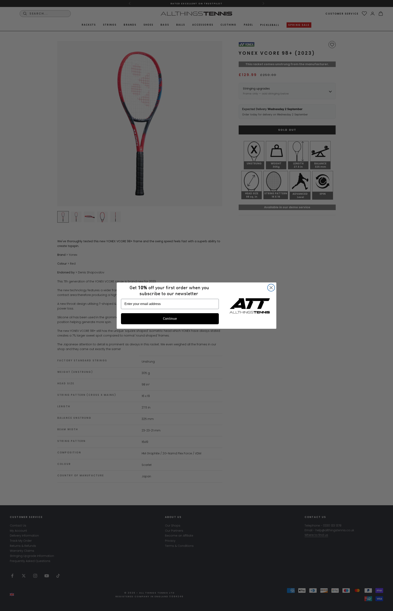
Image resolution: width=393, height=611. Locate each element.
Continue (170, 319)
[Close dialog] (271, 287)
